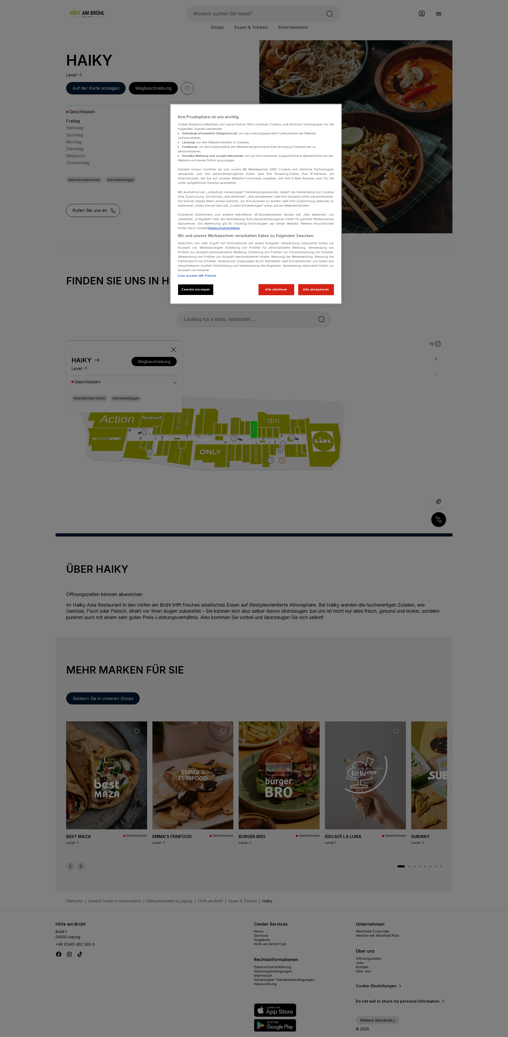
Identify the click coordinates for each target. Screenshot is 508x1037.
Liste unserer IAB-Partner (197, 276)
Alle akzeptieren (316, 289)
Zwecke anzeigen (195, 289)
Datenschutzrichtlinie (224, 228)
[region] (256, 204)
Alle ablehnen (276, 289)
